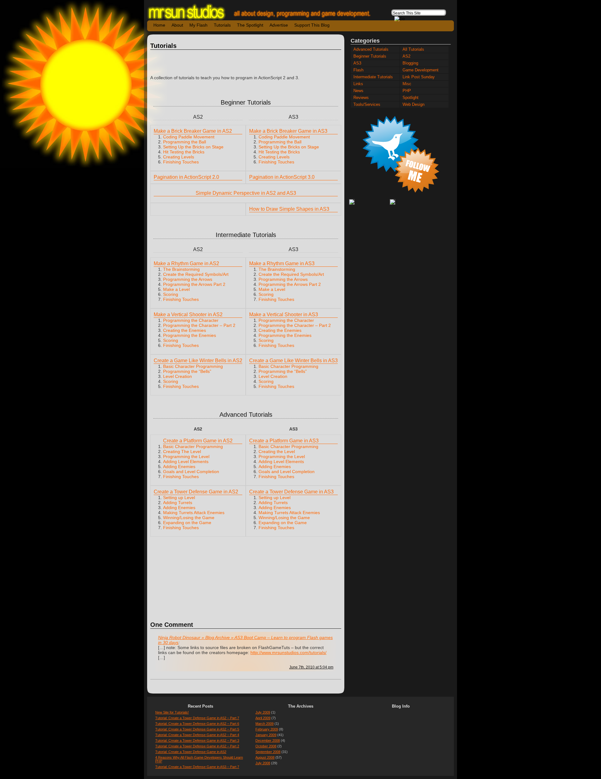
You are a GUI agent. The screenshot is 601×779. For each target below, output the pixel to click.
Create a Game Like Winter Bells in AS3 (293, 360)
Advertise (279, 25)
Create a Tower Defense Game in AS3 (291, 491)
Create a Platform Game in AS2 (198, 440)
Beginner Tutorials (369, 56)
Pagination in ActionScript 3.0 (282, 177)
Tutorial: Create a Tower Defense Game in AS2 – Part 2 (197, 746)
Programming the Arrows (187, 279)
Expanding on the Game (187, 522)
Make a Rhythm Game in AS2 (186, 263)
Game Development (421, 70)
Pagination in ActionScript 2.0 (186, 177)
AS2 (406, 56)
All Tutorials (413, 49)
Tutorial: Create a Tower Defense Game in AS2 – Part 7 (197, 718)
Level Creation (177, 376)
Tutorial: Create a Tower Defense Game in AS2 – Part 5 (197, 729)
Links (358, 84)
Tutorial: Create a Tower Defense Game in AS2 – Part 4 (197, 735)
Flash (358, 70)
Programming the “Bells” (187, 371)
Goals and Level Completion (191, 471)
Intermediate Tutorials (373, 77)
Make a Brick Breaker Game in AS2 (193, 131)
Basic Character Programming (193, 366)
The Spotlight (250, 25)
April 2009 (262, 718)
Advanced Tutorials (370, 49)
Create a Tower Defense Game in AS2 (196, 491)
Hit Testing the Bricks (183, 151)
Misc (407, 84)
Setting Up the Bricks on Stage (193, 146)
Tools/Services (366, 104)
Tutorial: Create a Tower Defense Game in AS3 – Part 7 (197, 767)
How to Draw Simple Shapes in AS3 (289, 209)
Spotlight (411, 97)
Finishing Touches (181, 161)
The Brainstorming (181, 269)
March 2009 (264, 723)
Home (159, 25)
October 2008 (265, 746)
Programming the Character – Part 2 (199, 325)
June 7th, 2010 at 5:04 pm (311, 667)
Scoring (170, 294)
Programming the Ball (184, 141)
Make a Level (176, 289)
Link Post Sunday (419, 77)
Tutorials (222, 25)
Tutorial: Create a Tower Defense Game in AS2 (190, 752)
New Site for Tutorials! (172, 712)
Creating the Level (277, 451)
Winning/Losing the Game (188, 517)
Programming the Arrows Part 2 (194, 284)
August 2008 (265, 757)
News (358, 91)
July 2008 (262, 763)
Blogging (410, 63)
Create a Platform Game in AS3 (284, 440)
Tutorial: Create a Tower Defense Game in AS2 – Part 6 (197, 723)
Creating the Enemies (184, 330)
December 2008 (267, 740)
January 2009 (265, 735)
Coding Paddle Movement (188, 136)
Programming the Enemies (189, 335)
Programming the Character (190, 320)
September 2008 (267, 752)
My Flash (198, 25)
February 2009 (266, 729)
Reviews (361, 97)
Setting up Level (179, 497)
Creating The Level (182, 451)
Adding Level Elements (185, 461)
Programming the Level (186, 456)
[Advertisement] (245, 62)
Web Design (413, 104)
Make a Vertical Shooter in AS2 (188, 314)
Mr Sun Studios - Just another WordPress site (264, 11)
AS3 (357, 63)
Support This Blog (312, 25)
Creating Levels (178, 156)
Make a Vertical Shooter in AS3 (283, 314)
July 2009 (262, 712)
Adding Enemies (179, 466)
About (177, 25)
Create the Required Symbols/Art (196, 274)
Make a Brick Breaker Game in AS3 (288, 131)
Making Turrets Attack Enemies (193, 512)
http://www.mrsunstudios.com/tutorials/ (288, 652)
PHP (407, 91)
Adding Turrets (177, 502)
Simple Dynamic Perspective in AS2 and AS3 (246, 193)
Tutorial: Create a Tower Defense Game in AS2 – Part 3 (197, 740)
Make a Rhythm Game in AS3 (282, 263)
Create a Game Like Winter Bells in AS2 (198, 360)
